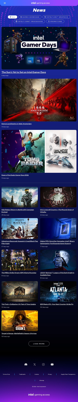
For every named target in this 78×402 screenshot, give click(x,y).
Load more (39, 344)
